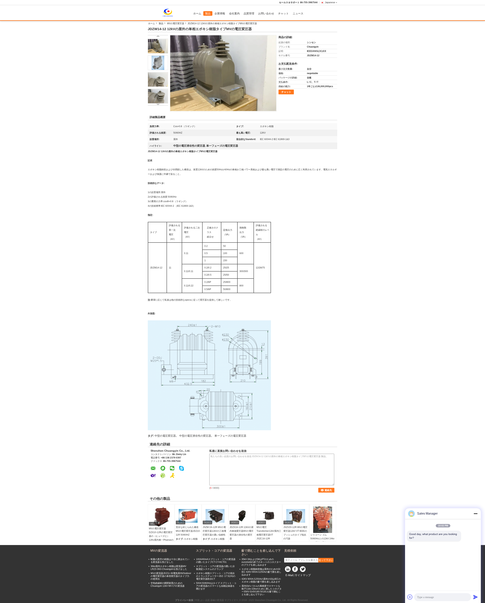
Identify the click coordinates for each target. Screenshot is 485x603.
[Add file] (410, 597)
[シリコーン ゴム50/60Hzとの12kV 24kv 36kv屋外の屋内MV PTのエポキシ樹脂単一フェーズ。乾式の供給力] (322, 519)
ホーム (197, 13)
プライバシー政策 (184, 600)
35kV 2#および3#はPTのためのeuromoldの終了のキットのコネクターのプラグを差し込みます (261, 562)
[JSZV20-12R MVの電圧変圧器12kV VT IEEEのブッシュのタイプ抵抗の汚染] (295, 515)
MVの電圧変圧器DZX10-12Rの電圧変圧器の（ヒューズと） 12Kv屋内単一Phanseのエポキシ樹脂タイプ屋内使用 (161, 538)
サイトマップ (303, 575)
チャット (283, 13)
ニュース (298, 13)
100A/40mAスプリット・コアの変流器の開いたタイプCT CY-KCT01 (215, 560)
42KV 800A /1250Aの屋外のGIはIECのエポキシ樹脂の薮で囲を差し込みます (261, 580)
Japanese (330, 2)
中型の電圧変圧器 (165, 435)
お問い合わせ (266, 13)
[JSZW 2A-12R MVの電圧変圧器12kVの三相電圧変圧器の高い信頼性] (215, 515)
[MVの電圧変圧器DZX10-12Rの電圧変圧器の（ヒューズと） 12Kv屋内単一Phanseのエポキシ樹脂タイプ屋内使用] (161, 516)
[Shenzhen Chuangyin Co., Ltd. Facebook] (295, 570)
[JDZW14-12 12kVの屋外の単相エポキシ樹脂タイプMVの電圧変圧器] (158, 46)
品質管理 (249, 13)
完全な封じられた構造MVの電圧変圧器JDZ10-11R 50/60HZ (188, 531)
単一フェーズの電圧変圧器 (230, 435)
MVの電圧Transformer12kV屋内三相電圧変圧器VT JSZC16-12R (269, 533)
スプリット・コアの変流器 (214, 550)
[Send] (475, 597)
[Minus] (475, 513)
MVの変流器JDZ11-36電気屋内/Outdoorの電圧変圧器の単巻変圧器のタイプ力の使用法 (171, 576)
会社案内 (234, 13)
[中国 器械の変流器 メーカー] (169, 12)
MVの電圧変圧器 (175, 23)
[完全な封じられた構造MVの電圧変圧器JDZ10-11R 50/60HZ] (188, 515)
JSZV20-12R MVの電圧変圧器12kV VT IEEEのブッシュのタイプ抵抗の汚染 (295, 533)
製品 (207, 13)
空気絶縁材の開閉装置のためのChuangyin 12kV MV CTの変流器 (168, 584)
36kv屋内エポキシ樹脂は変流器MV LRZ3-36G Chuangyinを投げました (169, 567)
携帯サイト (292, 580)
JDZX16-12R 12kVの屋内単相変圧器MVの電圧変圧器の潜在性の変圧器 (241, 533)
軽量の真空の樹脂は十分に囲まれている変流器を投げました (170, 560)
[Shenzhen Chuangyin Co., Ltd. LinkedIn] (288, 570)
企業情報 (219, 13)
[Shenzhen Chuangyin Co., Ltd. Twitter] (303, 570)
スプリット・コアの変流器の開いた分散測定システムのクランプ (215, 567)
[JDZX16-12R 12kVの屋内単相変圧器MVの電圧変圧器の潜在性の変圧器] (242, 515)
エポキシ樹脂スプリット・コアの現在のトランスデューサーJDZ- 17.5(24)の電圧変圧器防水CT (215, 576)
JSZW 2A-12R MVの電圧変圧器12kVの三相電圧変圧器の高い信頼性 (214, 531)
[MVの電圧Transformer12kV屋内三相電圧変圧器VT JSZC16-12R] (269, 515)
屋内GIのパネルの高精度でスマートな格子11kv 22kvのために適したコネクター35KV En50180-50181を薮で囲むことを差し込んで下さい (262, 590)
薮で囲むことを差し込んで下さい (261, 552)
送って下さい (325, 560)
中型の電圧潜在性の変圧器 (195, 435)
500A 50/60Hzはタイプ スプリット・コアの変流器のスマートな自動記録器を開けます (216, 586)
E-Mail (289, 575)
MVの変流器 (158, 550)
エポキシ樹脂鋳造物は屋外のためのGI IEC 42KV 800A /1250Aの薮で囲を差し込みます (261, 572)
